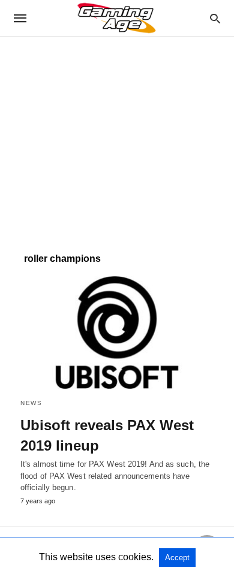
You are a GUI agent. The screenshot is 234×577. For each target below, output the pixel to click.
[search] (215, 18)
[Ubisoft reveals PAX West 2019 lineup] (117, 332)
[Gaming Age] (116, 18)
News (31, 403)
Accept (177, 557)
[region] (117, 138)
